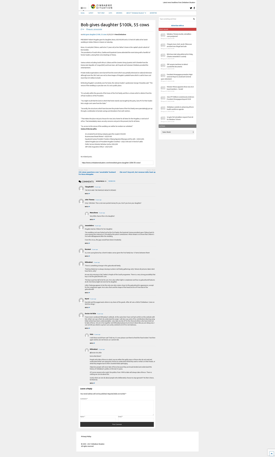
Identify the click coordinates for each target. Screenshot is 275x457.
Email (120, 416)
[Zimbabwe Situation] (102, 8)
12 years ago (97, 187)
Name (82, 416)
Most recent (163, 29)
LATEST (91, 13)
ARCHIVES (119, 13)
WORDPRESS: (101, 181)
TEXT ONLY (101, 13)
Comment (84, 399)
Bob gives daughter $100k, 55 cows (95, 34)
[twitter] (191, 8)
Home (82, 13)
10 (83, 29)
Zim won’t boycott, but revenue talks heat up (137, 172)
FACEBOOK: (112, 181)
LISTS (110, 13)
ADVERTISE (153, 13)
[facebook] (194, 8)
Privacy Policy (86, 436)
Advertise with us (177, 25)
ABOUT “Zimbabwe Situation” (135, 13)
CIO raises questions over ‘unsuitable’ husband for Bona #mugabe (97, 173)
